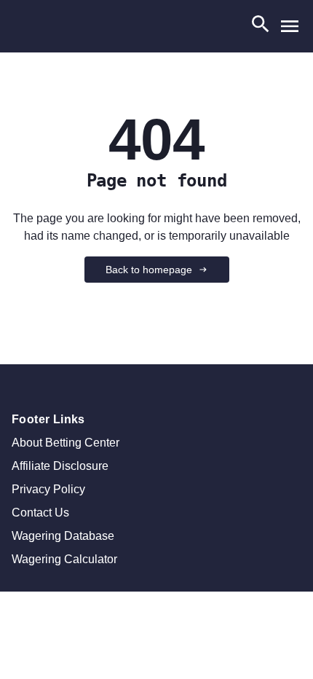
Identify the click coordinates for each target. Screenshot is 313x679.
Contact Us (40, 512)
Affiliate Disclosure (60, 466)
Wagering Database (63, 536)
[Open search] (260, 26)
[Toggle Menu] (289, 26)
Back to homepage (149, 269)
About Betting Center (65, 442)
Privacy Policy (48, 489)
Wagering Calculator (64, 559)
